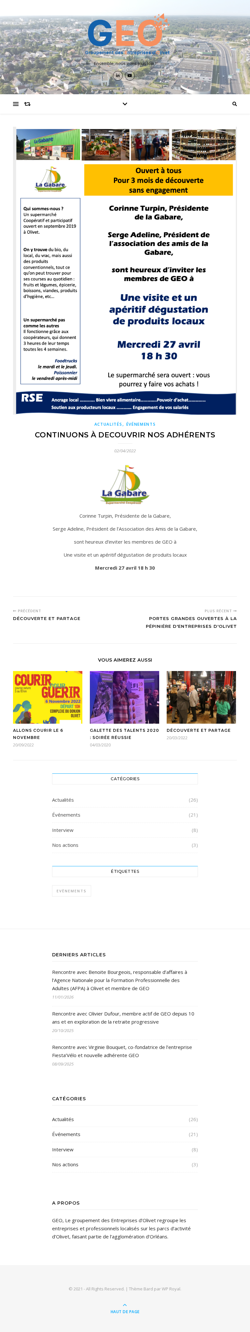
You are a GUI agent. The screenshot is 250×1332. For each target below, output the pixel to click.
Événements (141, 424)
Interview (63, 830)
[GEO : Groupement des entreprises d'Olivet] (125, 34)
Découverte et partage (199, 730)
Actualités (108, 424)
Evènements (72, 890)
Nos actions (65, 845)
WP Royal (171, 1289)
